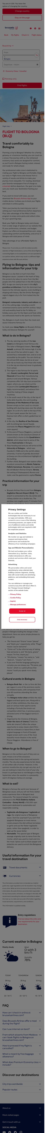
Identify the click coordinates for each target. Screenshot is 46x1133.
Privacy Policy (15, 594)
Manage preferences (18, 604)
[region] (22, 566)
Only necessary (22, 619)
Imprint (13, 601)
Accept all (22, 611)
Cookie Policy (15, 598)
